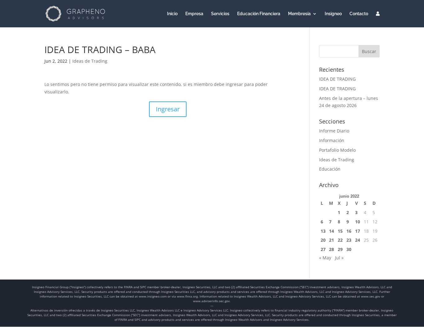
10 (357, 222)
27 (323, 249)
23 (348, 240)
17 (357, 231)
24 (357, 240)
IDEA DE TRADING (337, 79)
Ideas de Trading (89, 61)
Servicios (220, 13)
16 (348, 231)
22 (340, 240)
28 (331, 249)
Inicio (172, 13)
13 (323, 231)
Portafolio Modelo (337, 150)
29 (340, 249)
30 (348, 249)
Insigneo (333, 13)
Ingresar (168, 109)
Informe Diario (334, 131)
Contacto (359, 13)
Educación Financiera (258, 13)
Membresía (299, 13)
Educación (330, 169)
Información (331, 140)
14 (331, 231)
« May (325, 258)
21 (331, 240)
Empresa (194, 13)
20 (323, 240)
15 (340, 231)
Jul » (339, 258)
